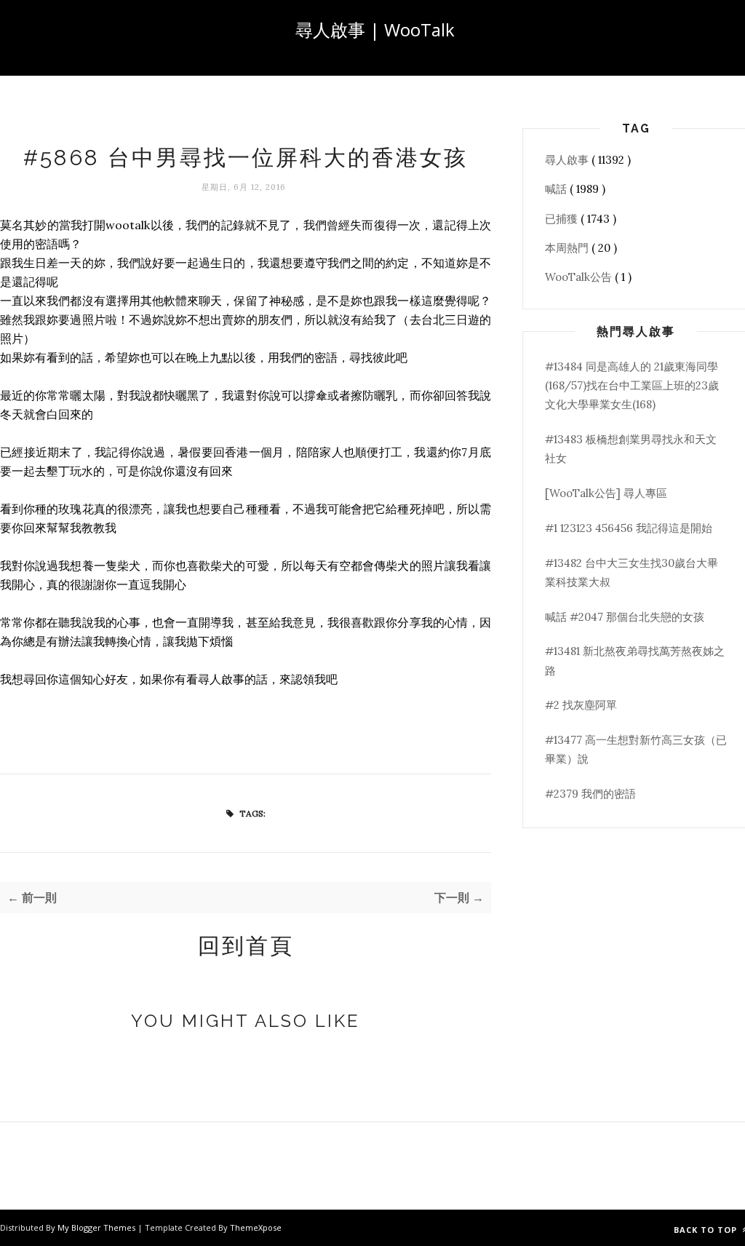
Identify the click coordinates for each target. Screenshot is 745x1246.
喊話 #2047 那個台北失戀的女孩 (624, 617)
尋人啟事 (568, 160)
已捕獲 (563, 219)
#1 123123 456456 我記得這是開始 (628, 528)
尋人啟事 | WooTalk (375, 29)
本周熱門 (568, 248)
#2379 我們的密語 (590, 794)
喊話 (557, 189)
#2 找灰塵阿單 (581, 705)
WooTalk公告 (580, 277)
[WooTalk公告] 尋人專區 (606, 493)
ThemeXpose (256, 1227)
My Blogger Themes (97, 1227)
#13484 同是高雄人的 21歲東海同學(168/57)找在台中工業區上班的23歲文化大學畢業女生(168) (632, 386)
